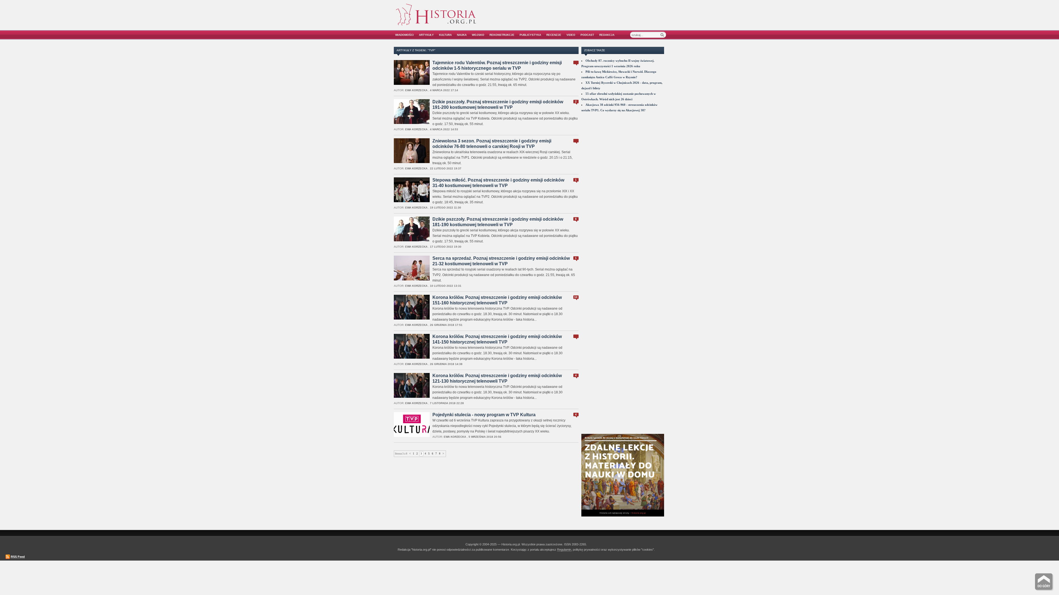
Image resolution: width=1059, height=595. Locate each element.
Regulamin (564, 549)
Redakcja (606, 34)
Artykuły (426, 34)
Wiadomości (404, 34)
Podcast (587, 34)
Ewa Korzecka (416, 90)
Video (570, 34)
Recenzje (553, 34)
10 (575, 297)
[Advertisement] (603, 18)
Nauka (462, 34)
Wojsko (478, 34)
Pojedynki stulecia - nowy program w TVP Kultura (484, 414)
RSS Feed (18, 556)
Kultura (445, 34)
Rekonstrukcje (502, 34)
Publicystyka (530, 34)
